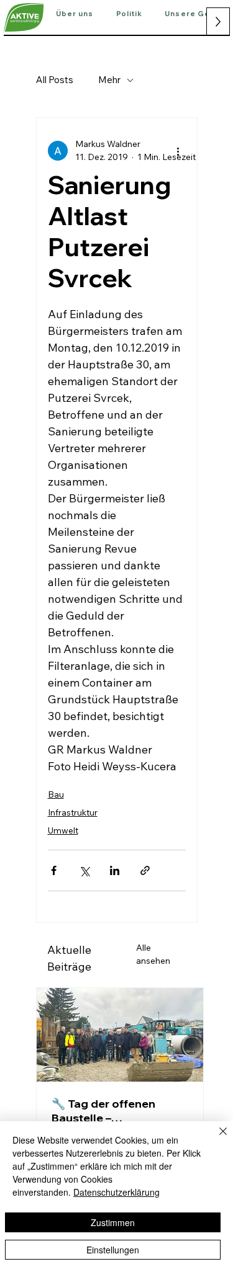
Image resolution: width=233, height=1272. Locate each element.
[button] (75, 14)
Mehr (109, 80)
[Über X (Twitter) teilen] (84, 870)
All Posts (54, 80)
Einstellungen (112, 1249)
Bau (56, 794)
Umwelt (63, 830)
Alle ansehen (153, 954)
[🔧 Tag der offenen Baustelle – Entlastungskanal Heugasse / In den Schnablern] (120, 1035)
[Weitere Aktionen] (178, 150)
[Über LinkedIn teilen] (115, 870)
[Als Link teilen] (145, 870)
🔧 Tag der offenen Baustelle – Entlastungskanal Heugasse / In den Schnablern (103, 1110)
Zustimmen (113, 1222)
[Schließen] (216, 1139)
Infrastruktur (73, 812)
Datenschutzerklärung (116, 1192)
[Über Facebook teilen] (54, 870)
